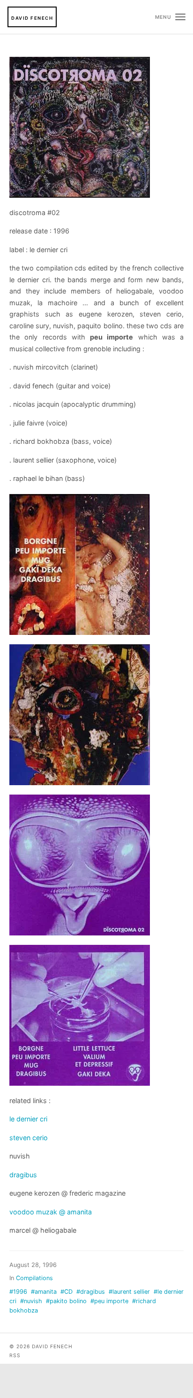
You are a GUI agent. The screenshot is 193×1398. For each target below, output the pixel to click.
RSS (15, 1355)
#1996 (18, 1291)
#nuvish (31, 1301)
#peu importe (109, 1301)
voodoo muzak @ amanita (50, 1212)
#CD (66, 1291)
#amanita (44, 1291)
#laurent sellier (129, 1291)
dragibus (23, 1175)
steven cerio (28, 1138)
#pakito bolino (66, 1301)
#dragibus (90, 1291)
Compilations (34, 1278)
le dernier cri (28, 1119)
